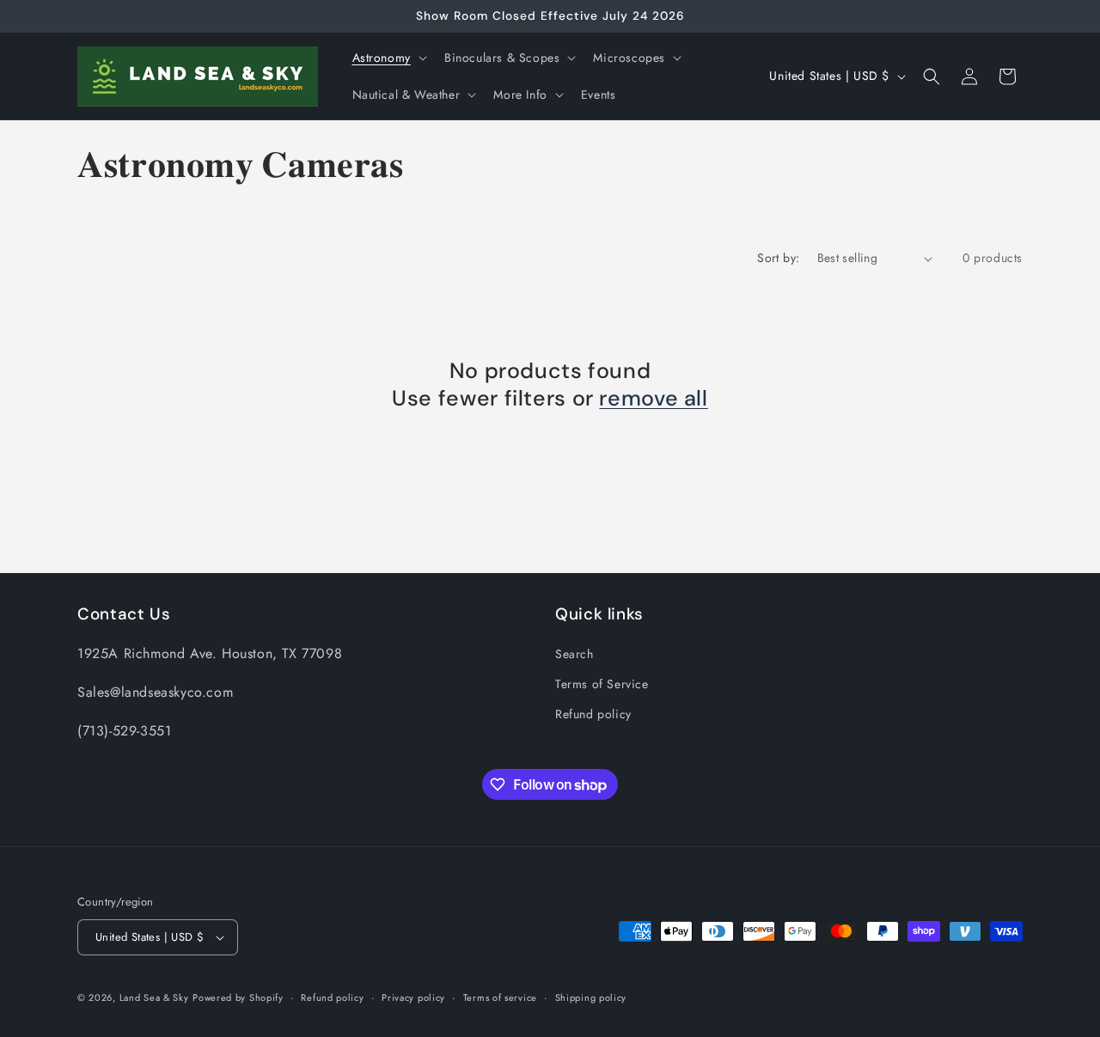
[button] (388, 58)
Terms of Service (602, 683)
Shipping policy (591, 997)
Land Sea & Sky (154, 997)
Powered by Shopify (238, 997)
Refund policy (593, 714)
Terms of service (500, 997)
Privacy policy (413, 997)
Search (574, 653)
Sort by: (778, 257)
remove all (653, 398)
